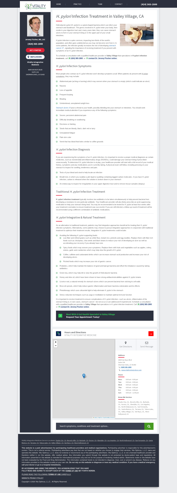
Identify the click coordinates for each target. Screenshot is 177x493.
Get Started (35, 50)
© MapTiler (100, 417)
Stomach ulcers (62, 108)
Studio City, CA (61, 440)
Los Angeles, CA (113, 440)
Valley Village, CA (57, 443)
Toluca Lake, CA (45, 443)
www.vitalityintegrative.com (131, 370)
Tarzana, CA (34, 443)
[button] (83, 376)
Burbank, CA (83, 440)
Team (100, 4)
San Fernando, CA (141, 440)
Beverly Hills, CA (73, 440)
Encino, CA (92, 440)
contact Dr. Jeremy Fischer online (102, 58)
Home (58, 4)
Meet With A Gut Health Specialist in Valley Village (90, 315)
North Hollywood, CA (127, 440)
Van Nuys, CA (68, 443)
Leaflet (95, 417)
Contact (118, 4)
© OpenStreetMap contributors (108, 417)
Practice (77, 4)
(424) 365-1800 (149, 4)
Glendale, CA (101, 440)
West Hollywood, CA (81, 443)
